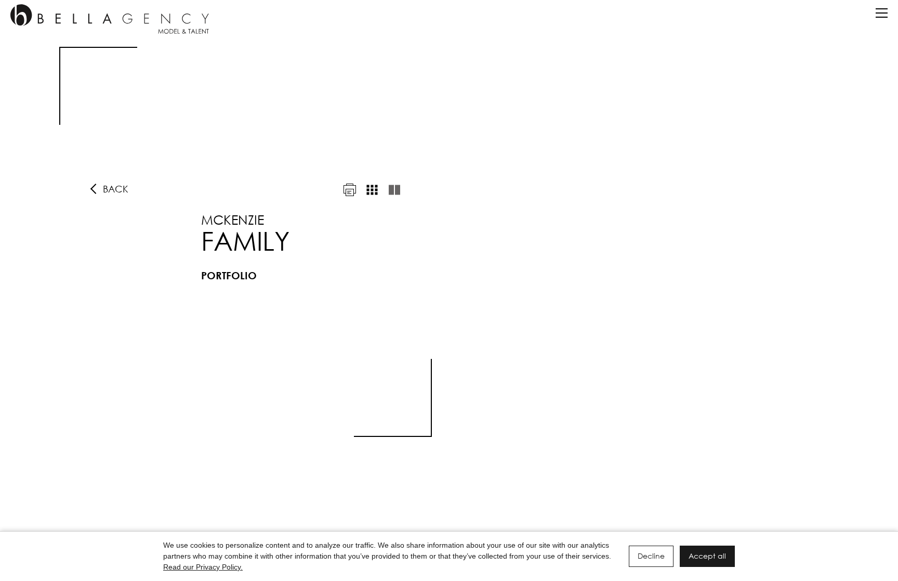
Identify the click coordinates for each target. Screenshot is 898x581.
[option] (449, 242)
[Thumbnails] (372, 190)
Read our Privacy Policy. (203, 567)
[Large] (394, 190)
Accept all (707, 556)
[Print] (350, 190)
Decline (651, 556)
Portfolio (229, 275)
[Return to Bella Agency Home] (109, 19)
